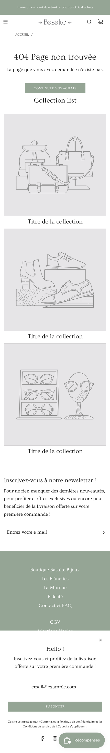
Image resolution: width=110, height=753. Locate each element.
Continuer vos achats (55, 88)
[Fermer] (100, 640)
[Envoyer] (103, 532)
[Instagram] (55, 738)
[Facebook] (42, 738)
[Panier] (100, 21)
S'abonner (55, 706)
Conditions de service (37, 726)
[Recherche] (89, 21)
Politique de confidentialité (77, 721)
